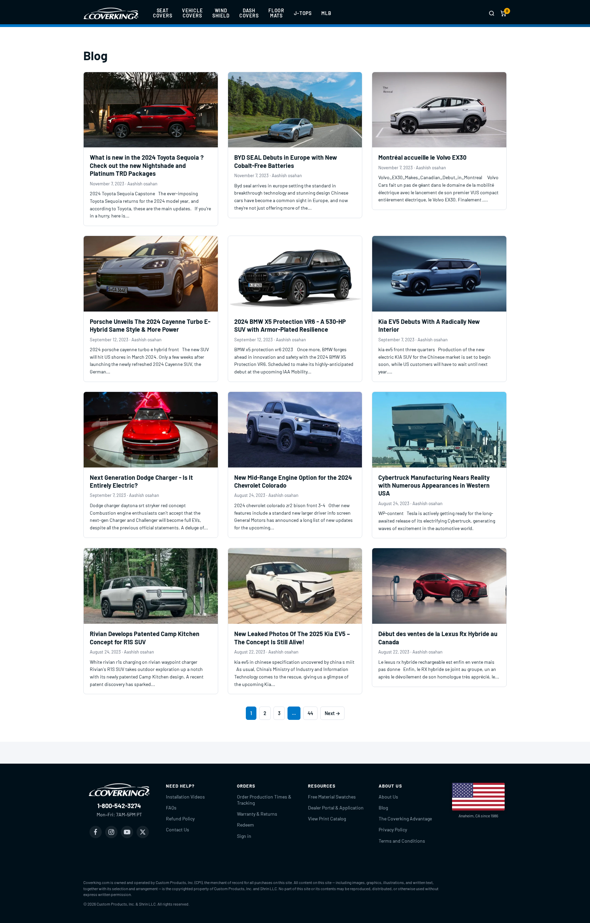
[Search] (491, 13)
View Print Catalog (327, 818)
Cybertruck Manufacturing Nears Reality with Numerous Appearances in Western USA (434, 485)
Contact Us (177, 829)
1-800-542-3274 (119, 805)
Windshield (221, 13)
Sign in (244, 836)
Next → (332, 713)
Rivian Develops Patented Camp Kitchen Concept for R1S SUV (144, 637)
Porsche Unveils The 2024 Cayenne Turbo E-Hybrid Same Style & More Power (150, 325)
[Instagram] (111, 832)
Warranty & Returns (257, 814)
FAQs (171, 807)
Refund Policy (180, 818)
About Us (388, 797)
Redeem (245, 825)
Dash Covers (249, 13)
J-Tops (303, 13)
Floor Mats (276, 13)
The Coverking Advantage (405, 818)
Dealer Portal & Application (336, 807)
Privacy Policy (393, 829)
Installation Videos (185, 797)
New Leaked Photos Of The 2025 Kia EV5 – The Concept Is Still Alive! (292, 637)
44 (310, 713)
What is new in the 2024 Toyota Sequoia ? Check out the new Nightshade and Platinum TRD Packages (146, 165)
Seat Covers (162, 13)
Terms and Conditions (402, 841)
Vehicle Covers (192, 13)
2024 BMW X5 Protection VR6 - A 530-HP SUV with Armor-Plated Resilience (290, 325)
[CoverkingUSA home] (111, 13)
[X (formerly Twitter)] (143, 832)
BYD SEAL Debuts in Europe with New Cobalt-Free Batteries (285, 161)
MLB (326, 13)
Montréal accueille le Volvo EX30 (422, 157)
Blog (383, 807)
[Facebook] (95, 832)
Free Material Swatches (332, 797)
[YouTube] (127, 832)
